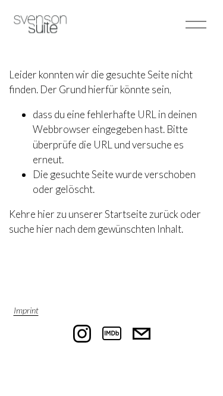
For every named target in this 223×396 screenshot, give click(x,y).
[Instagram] (82, 333)
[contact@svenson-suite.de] (141, 333)
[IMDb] (111, 333)
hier (46, 214)
